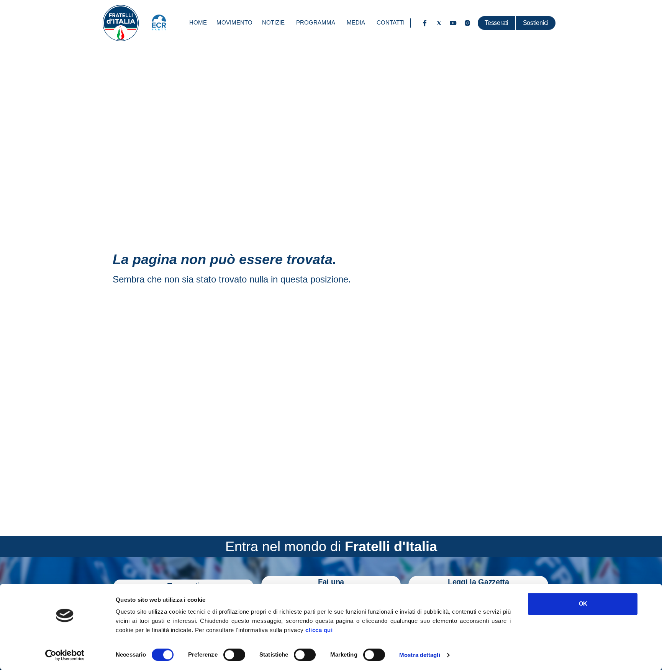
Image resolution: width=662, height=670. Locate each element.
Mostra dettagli (419, 655)
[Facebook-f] (425, 23)
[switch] (234, 655)
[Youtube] (453, 23)
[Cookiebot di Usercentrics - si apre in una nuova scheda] (64, 655)
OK (583, 603)
